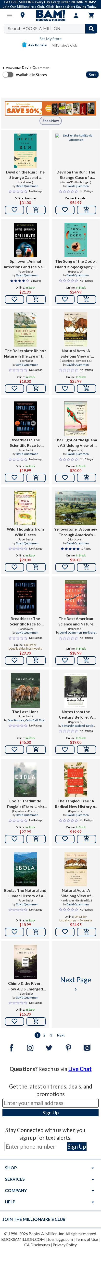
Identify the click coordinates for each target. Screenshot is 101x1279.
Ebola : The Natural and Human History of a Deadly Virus (25, 893)
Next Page (75, 983)
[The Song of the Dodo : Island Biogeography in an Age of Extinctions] (75, 240)
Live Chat (80, 1069)
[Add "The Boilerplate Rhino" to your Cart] (36, 388)
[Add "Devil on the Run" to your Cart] (36, 210)
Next (61, 1035)
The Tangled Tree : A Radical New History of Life (76, 803)
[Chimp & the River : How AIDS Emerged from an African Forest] (25, 962)
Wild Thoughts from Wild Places (25, 532)
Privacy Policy (65, 1244)
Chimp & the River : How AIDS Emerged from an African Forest (25, 986)
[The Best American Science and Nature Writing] (75, 597)
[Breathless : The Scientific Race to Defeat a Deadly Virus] (25, 418)
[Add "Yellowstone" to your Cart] (86, 567)
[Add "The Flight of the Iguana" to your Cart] (86, 478)
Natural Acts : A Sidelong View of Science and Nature (75, 893)
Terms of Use (87, 1239)
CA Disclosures (37, 1244)
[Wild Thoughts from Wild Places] (25, 507)
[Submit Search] (91, 29)
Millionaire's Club (64, 45)
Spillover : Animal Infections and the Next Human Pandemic (25, 264)
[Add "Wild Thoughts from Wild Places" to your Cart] (36, 567)
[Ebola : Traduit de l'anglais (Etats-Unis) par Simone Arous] (25, 779)
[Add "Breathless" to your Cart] (36, 478)
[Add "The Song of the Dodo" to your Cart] (86, 299)
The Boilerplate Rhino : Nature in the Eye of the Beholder (25, 353)
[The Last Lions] (25, 690)
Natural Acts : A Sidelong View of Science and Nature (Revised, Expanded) (75, 353)
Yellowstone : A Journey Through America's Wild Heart (75, 532)
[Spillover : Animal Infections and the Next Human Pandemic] (25, 240)
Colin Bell (31, 720)
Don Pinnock (16, 720)
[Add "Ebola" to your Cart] (36, 839)
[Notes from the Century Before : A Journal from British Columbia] (75, 690)
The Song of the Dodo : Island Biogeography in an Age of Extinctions (76, 264)
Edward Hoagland (73, 725)
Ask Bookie (37, 45)
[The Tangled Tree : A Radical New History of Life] (75, 779)
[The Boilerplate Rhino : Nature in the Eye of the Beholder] (25, 329)
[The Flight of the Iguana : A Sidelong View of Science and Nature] (75, 418)
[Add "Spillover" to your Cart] (36, 299)
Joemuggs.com (60, 1239)
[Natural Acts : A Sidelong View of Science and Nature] (75, 869)
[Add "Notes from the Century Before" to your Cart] (86, 749)
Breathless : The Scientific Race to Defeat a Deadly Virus (25, 442)
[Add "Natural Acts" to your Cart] (86, 388)
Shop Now (50, 121)
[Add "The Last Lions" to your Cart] (36, 749)
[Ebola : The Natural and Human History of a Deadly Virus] (25, 869)
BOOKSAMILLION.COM (23, 1239)
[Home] (50, 15)
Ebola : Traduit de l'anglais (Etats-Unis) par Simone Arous (25, 803)
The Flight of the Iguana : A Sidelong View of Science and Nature (75, 442)
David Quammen (27, 186)
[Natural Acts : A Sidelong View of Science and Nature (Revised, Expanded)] (75, 329)
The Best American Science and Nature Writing (75, 621)
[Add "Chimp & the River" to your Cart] (36, 1021)
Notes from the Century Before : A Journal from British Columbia (76, 714)
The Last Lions (25, 711)
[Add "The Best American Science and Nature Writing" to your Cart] (86, 660)
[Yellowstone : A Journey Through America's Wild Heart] (75, 507)
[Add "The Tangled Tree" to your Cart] (86, 839)
